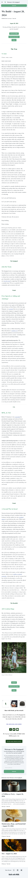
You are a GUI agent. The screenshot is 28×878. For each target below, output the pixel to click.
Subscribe (14, 5)
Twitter (14, 729)
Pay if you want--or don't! (14, 36)
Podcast (14, 40)
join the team (7, 281)
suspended (17, 417)
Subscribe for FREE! (14, 33)
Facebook (10, 729)
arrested (11, 309)
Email (17, 729)
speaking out (14, 330)
